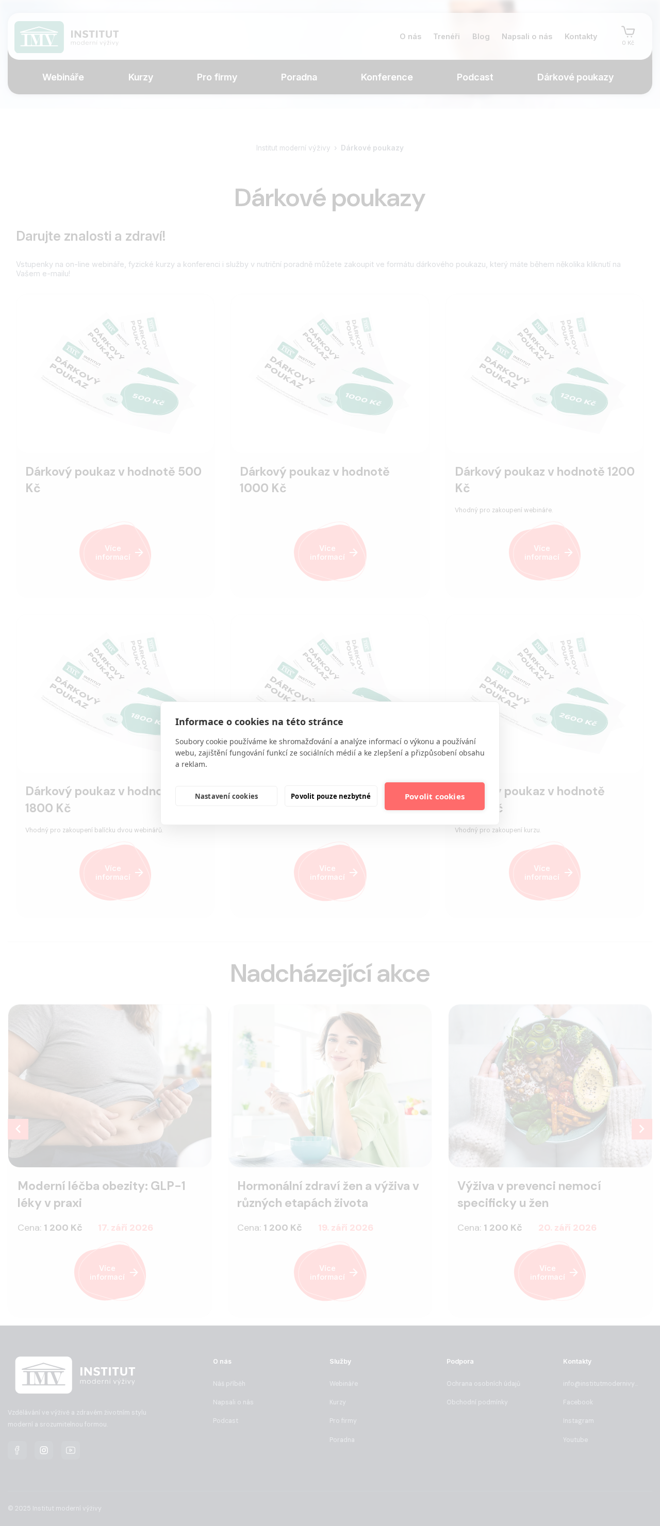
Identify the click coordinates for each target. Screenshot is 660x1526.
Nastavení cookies (226, 796)
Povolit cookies (435, 796)
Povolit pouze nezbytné (331, 796)
